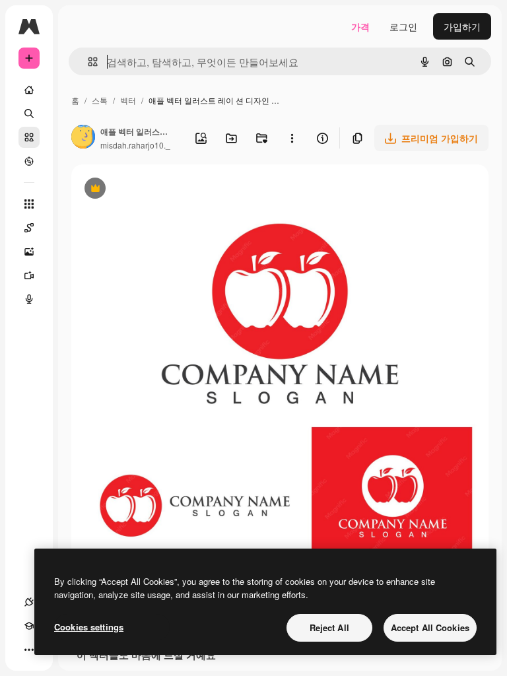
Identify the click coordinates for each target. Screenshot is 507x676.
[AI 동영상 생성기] (29, 275)
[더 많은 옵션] (292, 138)
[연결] (29, 602)
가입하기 (462, 26)
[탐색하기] (29, 161)
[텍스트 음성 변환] (29, 299)
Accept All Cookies (430, 627)
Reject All (329, 627)
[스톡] (29, 137)
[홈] (29, 89)
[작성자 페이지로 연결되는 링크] (83, 138)
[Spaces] (29, 227)
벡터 (128, 100)
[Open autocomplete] (87, 62)
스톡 (100, 100)
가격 (360, 26)
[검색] (29, 113)
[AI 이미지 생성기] (29, 251)
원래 (147, 190)
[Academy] (29, 625)
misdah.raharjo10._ (135, 145)
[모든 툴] (29, 204)
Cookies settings (88, 627)
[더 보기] (29, 649)
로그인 (403, 26)
